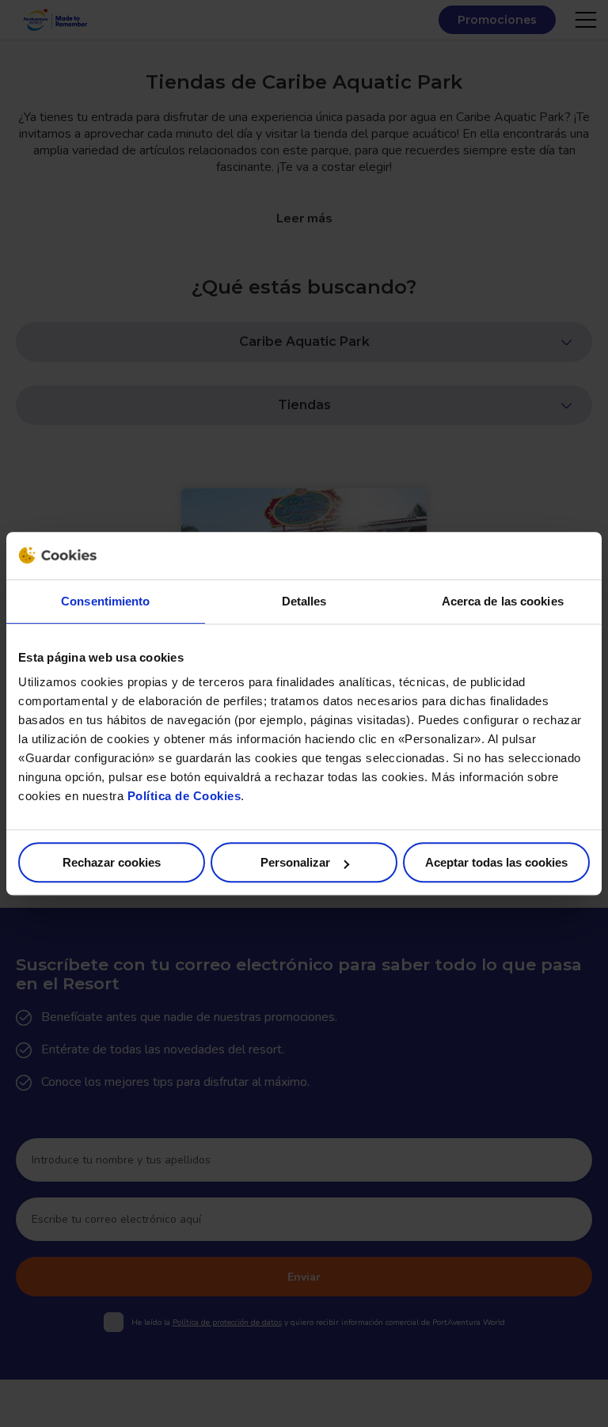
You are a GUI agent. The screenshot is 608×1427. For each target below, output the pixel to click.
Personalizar (295, 862)
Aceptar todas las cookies (496, 862)
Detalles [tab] (304, 601)
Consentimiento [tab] (105, 601)
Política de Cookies (184, 796)
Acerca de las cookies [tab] (503, 601)
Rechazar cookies (112, 862)
